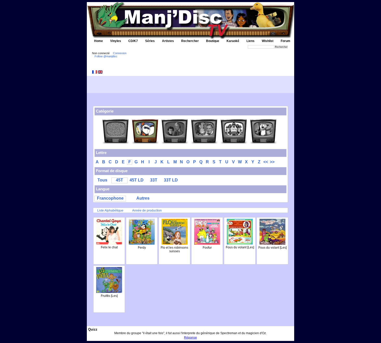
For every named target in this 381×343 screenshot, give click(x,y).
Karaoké (233, 41)
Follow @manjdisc (106, 56)
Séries (150, 41)
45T (119, 180)
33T (153, 180)
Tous (102, 180)
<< (265, 162)
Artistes (168, 41)
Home (98, 41)
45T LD (137, 180)
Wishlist (267, 41)
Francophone (110, 198)
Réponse (190, 337)
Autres (143, 198)
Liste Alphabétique (110, 210)
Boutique (212, 41)
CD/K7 (133, 41)
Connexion (119, 53)
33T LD (171, 180)
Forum (285, 41)
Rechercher (190, 41)
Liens (250, 41)
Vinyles (115, 41)
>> (272, 162)
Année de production (147, 210)
